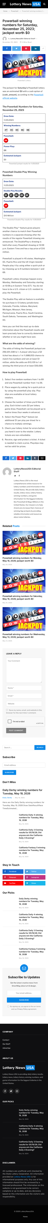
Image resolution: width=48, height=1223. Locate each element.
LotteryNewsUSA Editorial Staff (22, 39)
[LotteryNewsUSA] (25, 4)
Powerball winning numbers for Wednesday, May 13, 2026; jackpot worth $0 (24, 635)
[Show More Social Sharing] (43, 48)
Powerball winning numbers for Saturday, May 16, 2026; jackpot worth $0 (22, 597)
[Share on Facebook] (7, 48)
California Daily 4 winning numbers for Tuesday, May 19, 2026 (31, 817)
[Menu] (4, 4)
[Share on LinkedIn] (35, 48)
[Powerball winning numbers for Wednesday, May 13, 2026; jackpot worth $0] (24, 619)
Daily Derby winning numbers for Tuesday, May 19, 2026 (31, 901)
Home (25, 1217)
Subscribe (9, 772)
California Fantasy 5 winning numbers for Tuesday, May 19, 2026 (32, 850)
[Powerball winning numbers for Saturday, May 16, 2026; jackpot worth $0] (24, 581)
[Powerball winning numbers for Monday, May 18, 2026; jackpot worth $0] (24, 543)
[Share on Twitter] (16, 48)
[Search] (44, 4)
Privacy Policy (22, 1009)
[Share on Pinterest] (26, 48)
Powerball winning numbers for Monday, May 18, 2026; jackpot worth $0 (22, 559)
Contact (6, 1040)
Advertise (6, 1048)
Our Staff (6, 1044)
